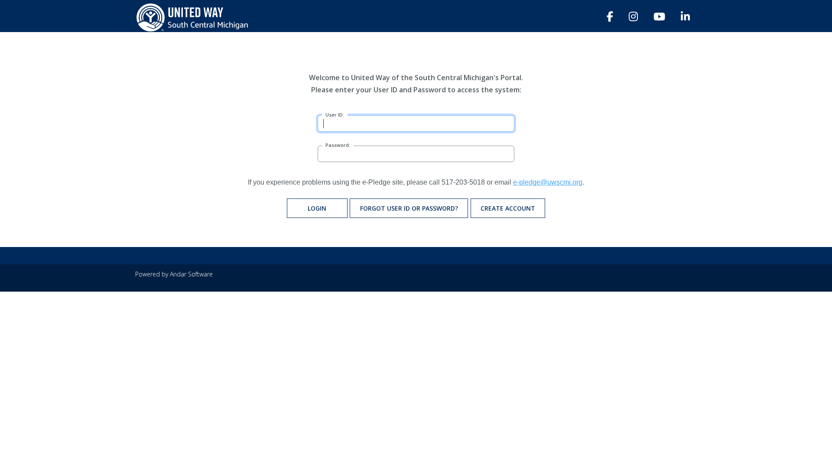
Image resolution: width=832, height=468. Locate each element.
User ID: (334, 114)
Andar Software (191, 274)
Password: (337, 145)
